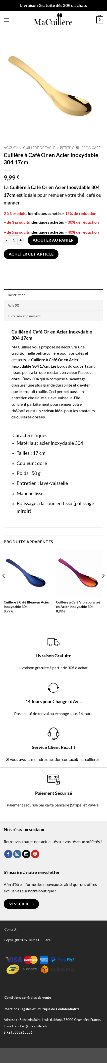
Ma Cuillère (21, 346)
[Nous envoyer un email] (26, 854)
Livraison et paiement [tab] (24, 316)
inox (27, 378)
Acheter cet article (31, 254)
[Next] (103, 585)
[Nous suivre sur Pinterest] (35, 854)
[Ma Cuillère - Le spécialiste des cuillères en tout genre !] (53, 20)
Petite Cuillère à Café (80, 148)
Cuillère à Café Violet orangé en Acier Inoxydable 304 (78, 604)
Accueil (11, 148)
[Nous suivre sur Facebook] (8, 854)
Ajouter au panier (53, 240)
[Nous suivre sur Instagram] (17, 854)
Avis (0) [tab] (13, 305)
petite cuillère (47, 353)
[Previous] (4, 585)
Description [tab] (16, 295)
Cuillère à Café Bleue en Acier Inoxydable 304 (26, 604)
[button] (7, 20)
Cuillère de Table (39, 148)
